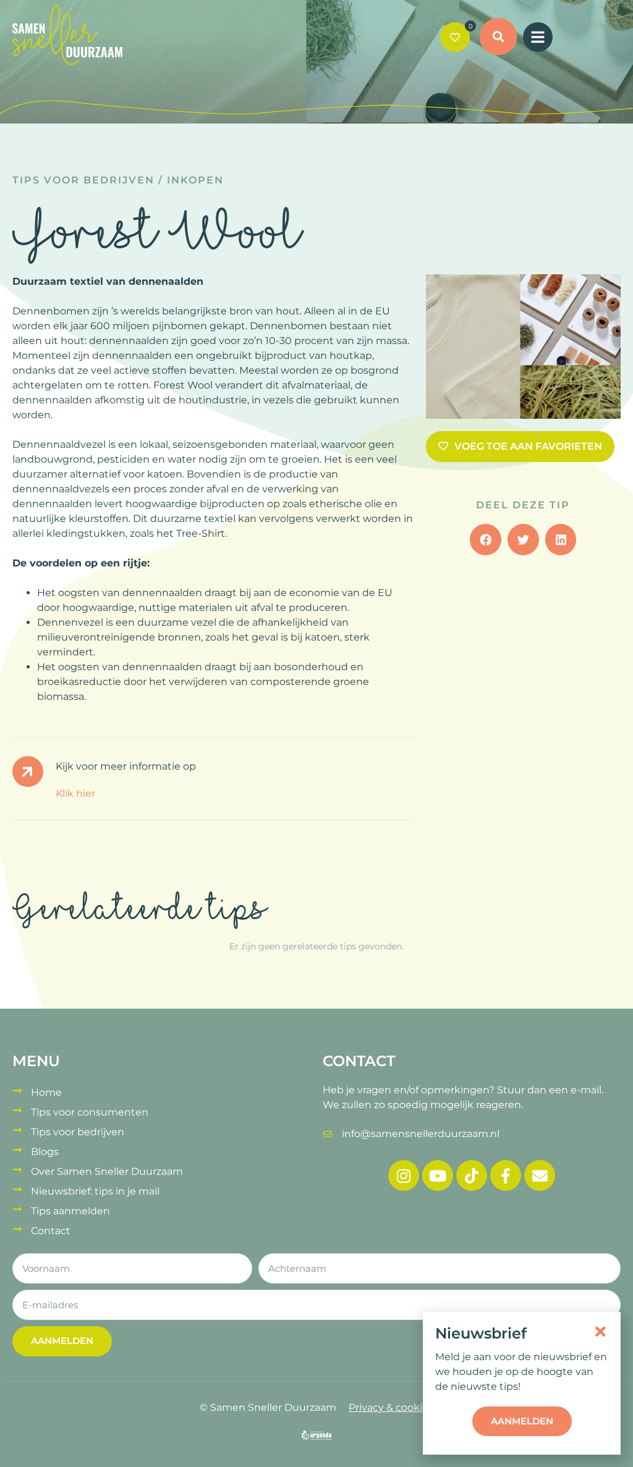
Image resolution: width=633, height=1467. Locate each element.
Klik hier (75, 793)
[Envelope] (539, 1175)
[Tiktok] (471, 1175)
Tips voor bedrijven (83, 180)
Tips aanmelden (70, 1211)
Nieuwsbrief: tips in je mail (95, 1191)
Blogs (45, 1152)
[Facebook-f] (505, 1175)
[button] (498, 38)
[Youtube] (437, 1175)
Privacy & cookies (391, 1407)
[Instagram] (403, 1175)
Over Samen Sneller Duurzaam (107, 1171)
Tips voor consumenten (89, 1112)
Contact (50, 1231)
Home (46, 1092)
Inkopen (195, 180)
